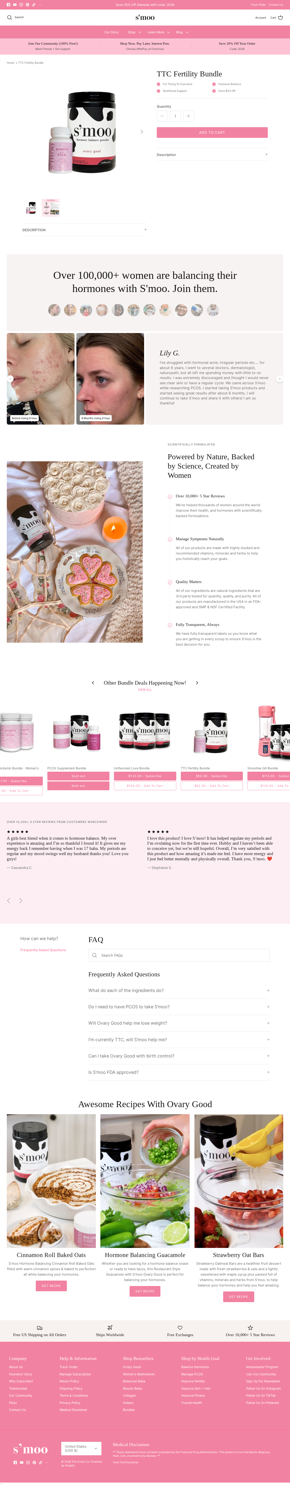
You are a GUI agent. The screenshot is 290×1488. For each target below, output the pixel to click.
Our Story (111, 32)
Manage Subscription (75, 1374)
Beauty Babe (132, 1388)
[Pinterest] (27, 4)
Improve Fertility (193, 1381)
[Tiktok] (34, 4)
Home (10, 63)
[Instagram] (21, 4)
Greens (128, 1403)
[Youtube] (15, 4)
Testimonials (18, 1388)
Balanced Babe (134, 1381)
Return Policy (69, 1381)
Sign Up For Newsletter (263, 1381)
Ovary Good (132, 1367)
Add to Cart (212, 132)
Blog (179, 32)
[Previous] (9, 901)
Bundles (129, 1410)
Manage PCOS (192, 1374)
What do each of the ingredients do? (126, 990)
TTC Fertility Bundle (31, 63)
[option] (84, 131)
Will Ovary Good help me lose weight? (127, 1023)
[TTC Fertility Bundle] (212, 732)
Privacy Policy (70, 1403)
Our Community (20, 1395)
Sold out (78, 786)
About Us (16, 1367)
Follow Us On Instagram (263, 1388)
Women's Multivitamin (139, 1374)
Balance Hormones (195, 1367)
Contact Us (276, 4)
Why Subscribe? (21, 1381)
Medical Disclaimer (73, 1410)
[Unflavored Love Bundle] (145, 732)
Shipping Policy (71, 1388)
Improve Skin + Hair (195, 1388)
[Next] (142, 132)
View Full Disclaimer (125, 1462)
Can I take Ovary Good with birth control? (131, 1056)
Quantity (164, 106)
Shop (131, 32)
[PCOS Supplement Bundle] (78, 732)
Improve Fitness (193, 1395)
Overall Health (191, 1403)
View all (145, 689)
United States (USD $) (76, 1448)
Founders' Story (20, 1374)
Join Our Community (261, 1374)
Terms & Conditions (74, 1395)
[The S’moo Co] (145, 17)
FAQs (13, 1403)
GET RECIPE (51, 1286)
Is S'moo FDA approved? (113, 1072)
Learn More (155, 32)
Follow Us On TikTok (261, 1395)
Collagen (129, 1395)
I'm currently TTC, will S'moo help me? (127, 1039)
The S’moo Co (80, 1461)
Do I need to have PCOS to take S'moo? (129, 1006)
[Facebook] (8, 4)
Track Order (258, 4)
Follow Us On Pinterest (262, 1403)
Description (166, 155)
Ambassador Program (262, 1367)
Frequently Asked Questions (43, 950)
